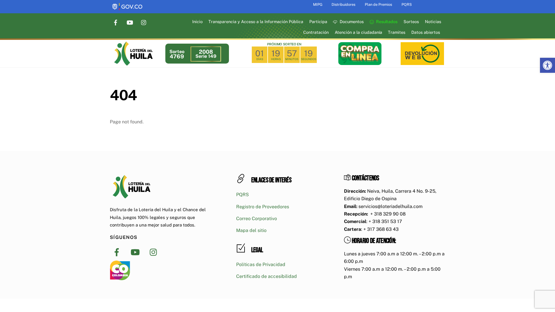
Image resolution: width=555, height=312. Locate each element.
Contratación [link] (316, 32)
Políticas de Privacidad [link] (260, 264)
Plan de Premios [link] (378, 4)
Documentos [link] (351, 21)
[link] (547, 65)
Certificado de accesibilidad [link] (266, 276)
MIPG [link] (317, 4)
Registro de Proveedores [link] (262, 206)
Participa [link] (318, 21)
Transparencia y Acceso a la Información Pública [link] (255, 21)
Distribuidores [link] (343, 4)
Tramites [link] (396, 32)
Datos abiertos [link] (425, 32)
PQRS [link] (407, 4)
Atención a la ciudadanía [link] (358, 32)
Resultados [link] (386, 21)
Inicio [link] (197, 21)
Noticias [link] (433, 21)
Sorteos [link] (411, 21)
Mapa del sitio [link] (251, 230)
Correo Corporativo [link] (256, 218)
